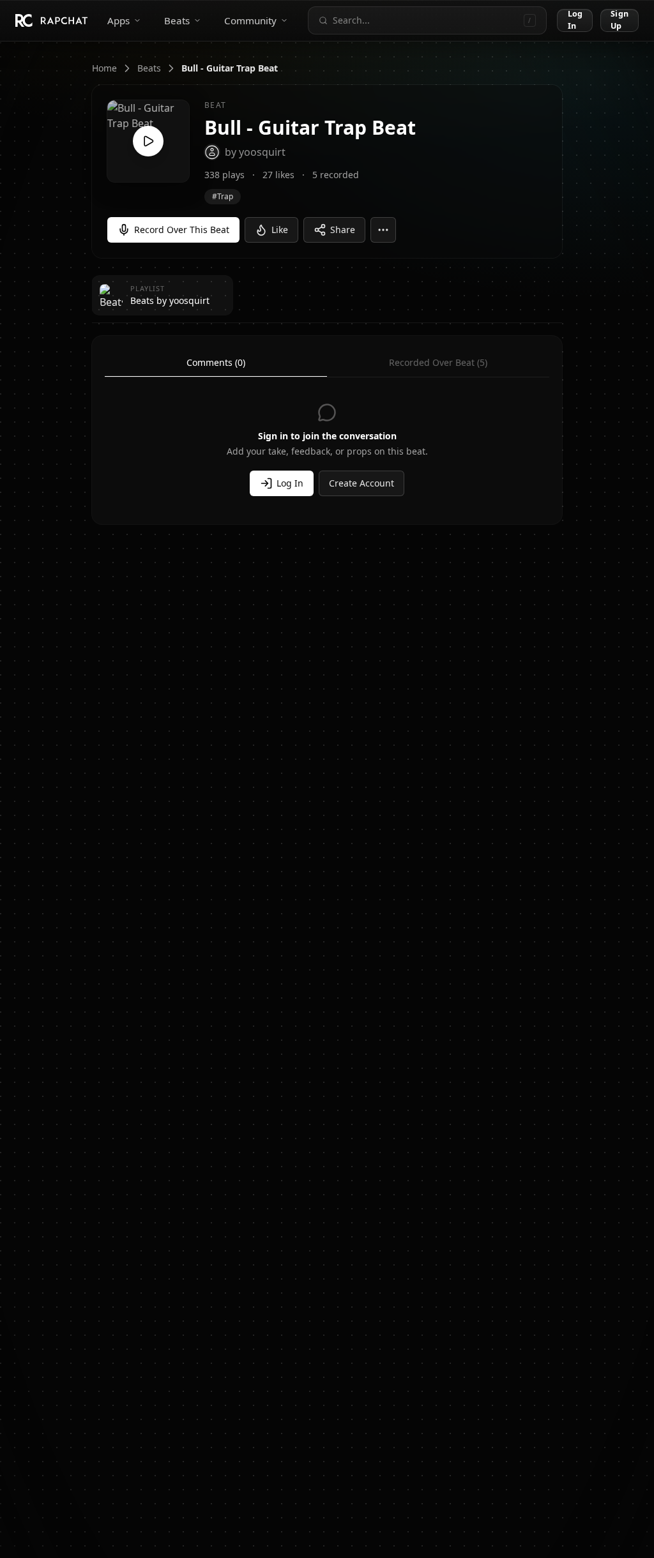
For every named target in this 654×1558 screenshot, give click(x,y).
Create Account (361, 483)
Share (342, 229)
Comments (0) (215, 362)
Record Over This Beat (181, 229)
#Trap (222, 196)
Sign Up (619, 20)
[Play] (148, 141)
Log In (575, 20)
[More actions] (383, 230)
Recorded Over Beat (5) (438, 362)
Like (279, 229)
